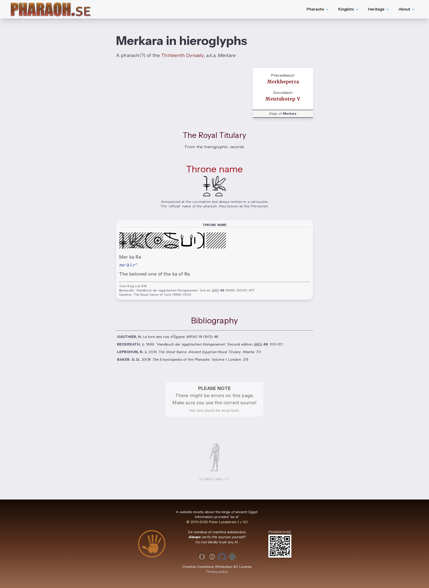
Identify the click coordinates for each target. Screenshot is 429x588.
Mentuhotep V (282, 99)
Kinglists (346, 9)
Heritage (376, 9)
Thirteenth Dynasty (182, 55)
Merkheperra (283, 82)
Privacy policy (217, 571)
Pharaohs (315, 9)
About (404, 9)
